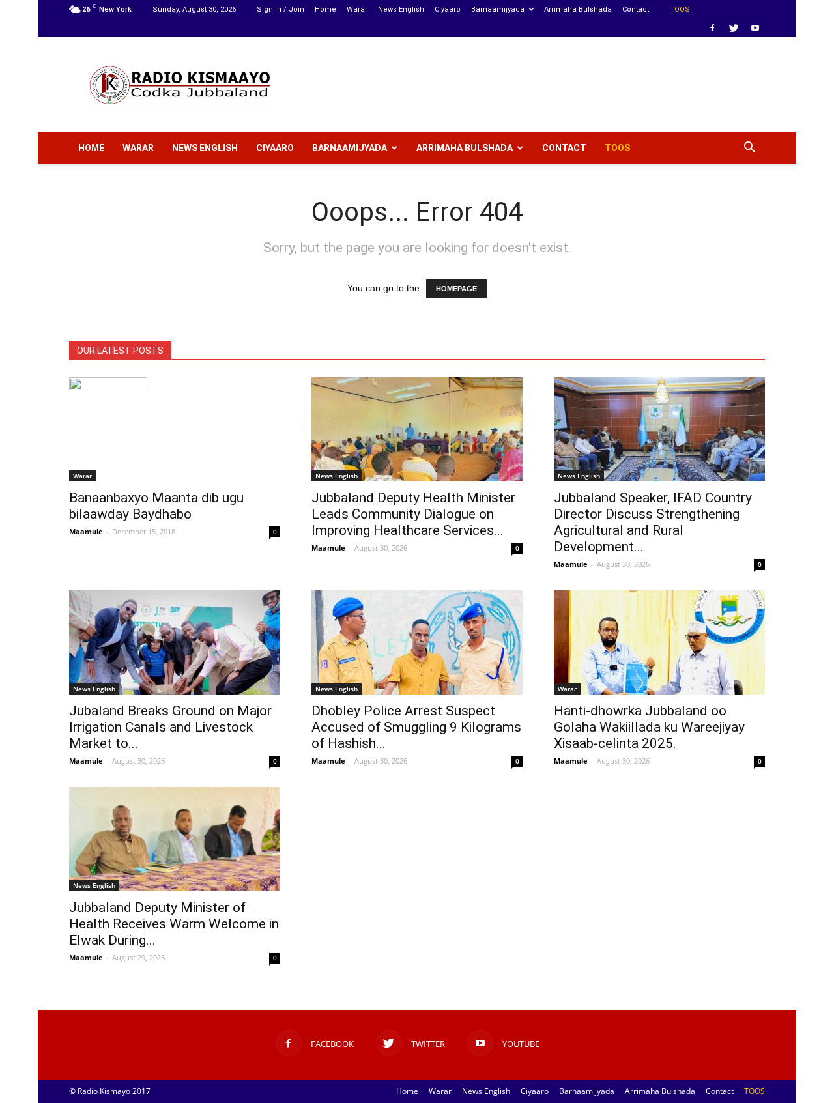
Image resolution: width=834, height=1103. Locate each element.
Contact (635, 9)
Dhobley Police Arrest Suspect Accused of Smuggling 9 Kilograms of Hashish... (416, 727)
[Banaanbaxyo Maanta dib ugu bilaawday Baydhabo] (174, 429)
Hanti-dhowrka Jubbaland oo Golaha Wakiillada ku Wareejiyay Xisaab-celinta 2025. (649, 727)
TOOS (680, 9)
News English (401, 9)
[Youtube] (755, 28)
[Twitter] (733, 28)
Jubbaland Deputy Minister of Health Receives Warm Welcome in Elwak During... (174, 924)
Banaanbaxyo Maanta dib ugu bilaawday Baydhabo (156, 506)
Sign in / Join (280, 9)
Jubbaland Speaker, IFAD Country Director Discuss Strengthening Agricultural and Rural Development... (653, 522)
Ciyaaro (448, 9)
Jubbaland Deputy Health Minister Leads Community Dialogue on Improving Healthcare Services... (413, 514)
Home (325, 9)
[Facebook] (712, 28)
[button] (749, 148)
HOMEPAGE (456, 289)
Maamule (86, 531)
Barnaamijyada (498, 9)
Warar (357, 9)
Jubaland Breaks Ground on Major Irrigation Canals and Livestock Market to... (170, 727)
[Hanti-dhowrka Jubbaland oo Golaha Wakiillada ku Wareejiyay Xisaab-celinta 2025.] (659, 642)
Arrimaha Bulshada (578, 9)
